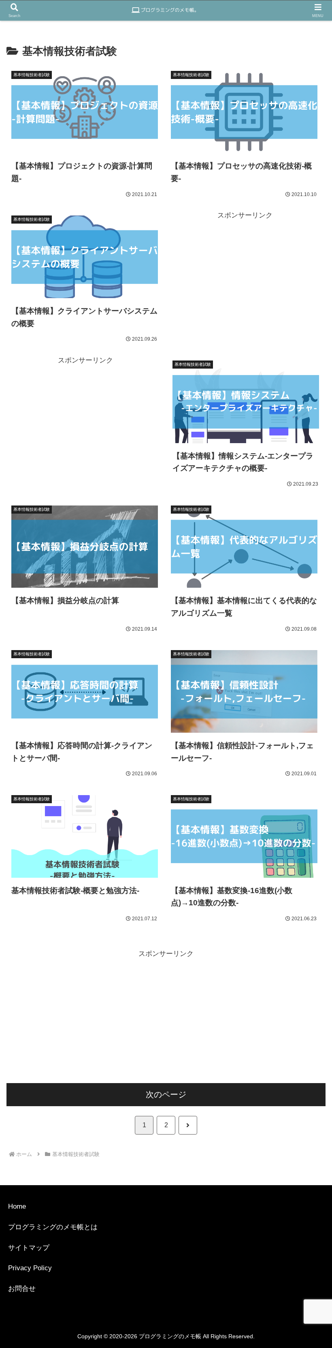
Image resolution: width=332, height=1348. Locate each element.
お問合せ (22, 1289)
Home (17, 1206)
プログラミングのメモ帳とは (53, 1227)
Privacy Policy (30, 1268)
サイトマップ (28, 1248)
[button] (285, 1107)
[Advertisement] (245, 278)
